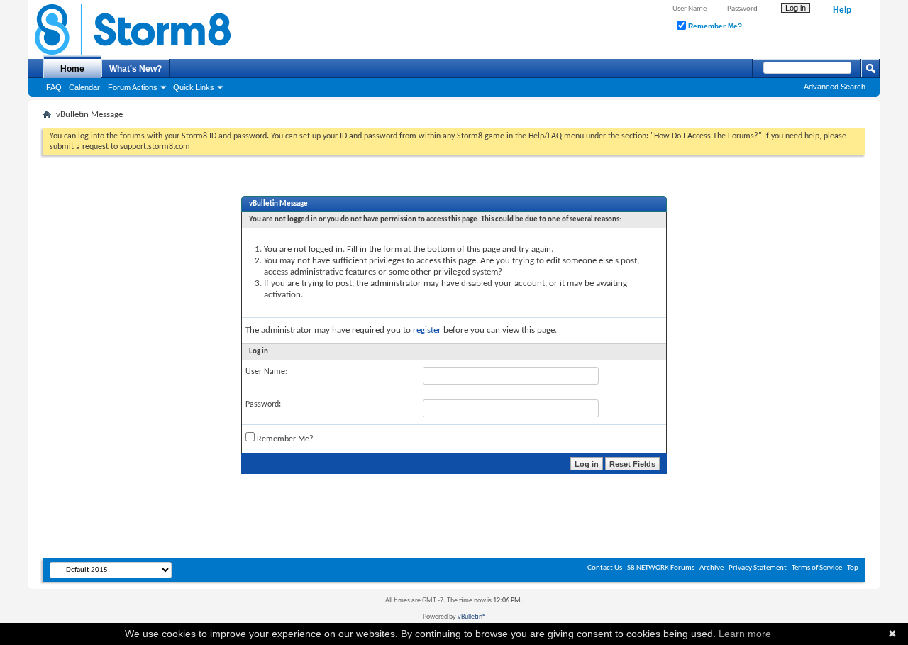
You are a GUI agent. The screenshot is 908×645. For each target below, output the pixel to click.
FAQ (54, 87)
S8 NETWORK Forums (660, 568)
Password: (263, 404)
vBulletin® (472, 617)
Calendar (84, 87)
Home (72, 69)
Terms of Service (817, 568)
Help (842, 10)
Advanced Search (834, 86)
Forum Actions (132, 87)
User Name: (266, 372)
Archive (711, 568)
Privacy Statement (758, 568)
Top (852, 568)
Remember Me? (714, 26)
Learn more (745, 633)
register (427, 330)
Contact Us (604, 568)
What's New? (135, 69)
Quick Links (193, 87)
